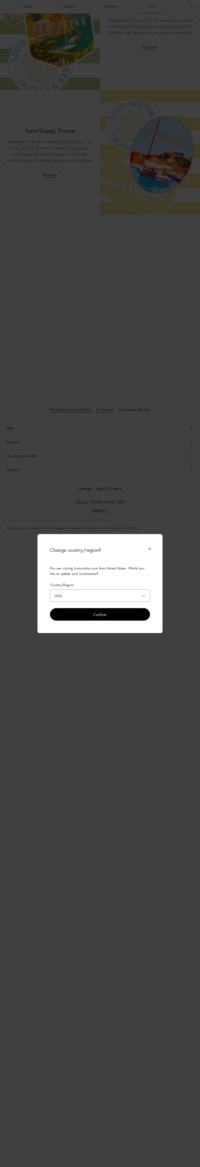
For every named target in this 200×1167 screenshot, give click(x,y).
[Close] (149, 549)
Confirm (100, 614)
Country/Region (62, 585)
